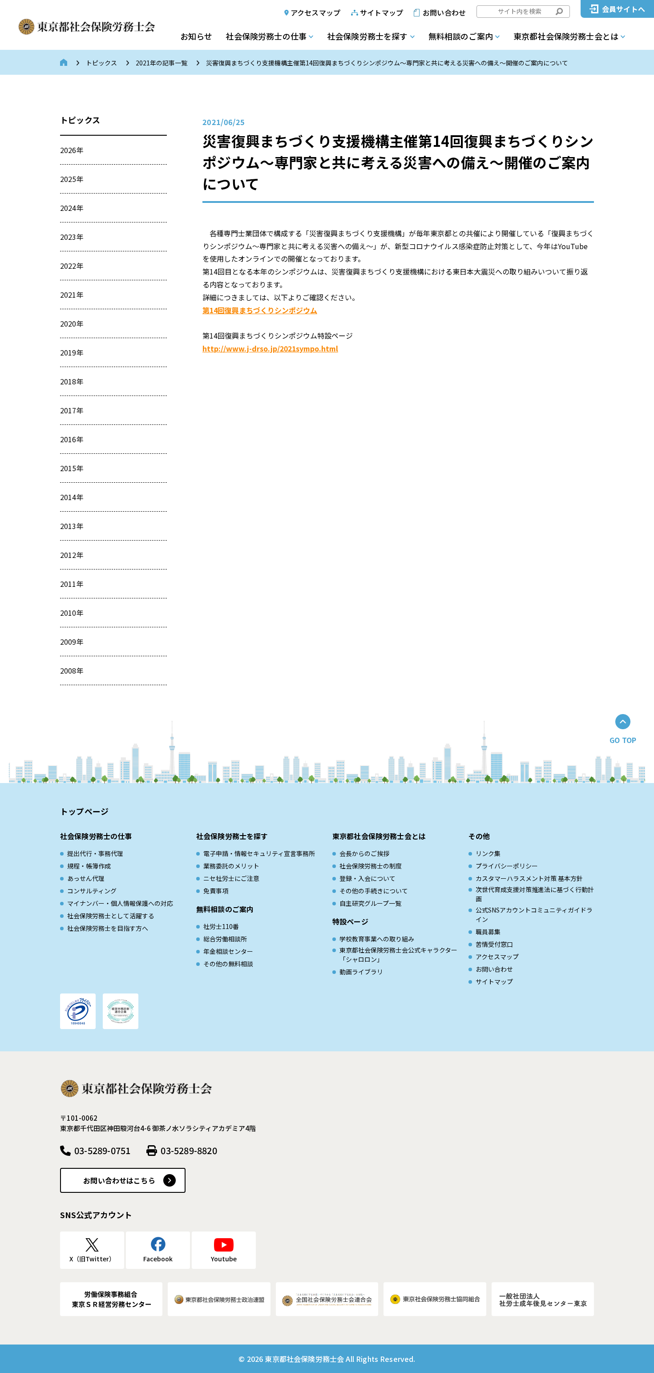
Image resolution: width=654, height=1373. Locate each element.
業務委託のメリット (231, 865)
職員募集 (488, 931)
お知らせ (196, 36)
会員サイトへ (623, 9)
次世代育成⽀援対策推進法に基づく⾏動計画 (535, 894)
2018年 (72, 381)
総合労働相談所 (225, 938)
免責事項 (215, 890)
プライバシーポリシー (507, 865)
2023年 (72, 236)
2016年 (72, 439)
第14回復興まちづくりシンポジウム (259, 310)
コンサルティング (92, 890)
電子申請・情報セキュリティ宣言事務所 (259, 853)
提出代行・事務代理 (95, 853)
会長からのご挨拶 (364, 853)
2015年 (72, 468)
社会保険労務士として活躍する (110, 915)
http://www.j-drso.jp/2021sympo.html (270, 348)
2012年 (72, 554)
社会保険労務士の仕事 (266, 36)
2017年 (72, 410)
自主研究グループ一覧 (370, 903)
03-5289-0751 (102, 1150)
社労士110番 (221, 926)
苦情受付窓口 (494, 944)
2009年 (72, 641)
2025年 (72, 179)
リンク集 (488, 853)
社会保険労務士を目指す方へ (107, 928)
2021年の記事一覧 (161, 62)
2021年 (72, 294)
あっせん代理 (86, 878)
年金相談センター (228, 951)
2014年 (72, 497)
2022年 (72, 265)
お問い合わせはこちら (119, 1180)
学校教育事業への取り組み (376, 938)
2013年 (72, 526)
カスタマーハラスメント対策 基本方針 (529, 878)
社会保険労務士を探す (367, 36)
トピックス (101, 62)
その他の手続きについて (373, 890)
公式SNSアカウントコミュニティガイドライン (534, 914)
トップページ (84, 811)
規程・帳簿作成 (89, 865)
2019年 (72, 352)
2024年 (72, 207)
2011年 (72, 583)
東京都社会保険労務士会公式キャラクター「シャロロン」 (398, 954)
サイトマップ (381, 12)
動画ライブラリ (361, 971)
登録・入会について (367, 878)
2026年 (72, 150)
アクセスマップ (315, 12)
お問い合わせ (444, 12)
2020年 (72, 323)
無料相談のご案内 (460, 36)
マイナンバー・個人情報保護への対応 (120, 903)
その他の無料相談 (228, 963)
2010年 (72, 612)
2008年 (72, 670)
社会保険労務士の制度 (370, 865)
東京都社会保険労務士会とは (565, 36)
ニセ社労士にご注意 (231, 878)
